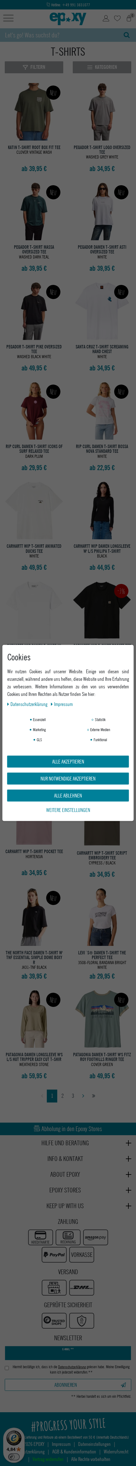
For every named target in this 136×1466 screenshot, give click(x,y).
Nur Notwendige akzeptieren (68, 778)
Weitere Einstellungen (68, 810)
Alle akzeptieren (68, 761)
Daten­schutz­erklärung (29, 704)
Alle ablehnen (68, 795)
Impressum (63, 704)
